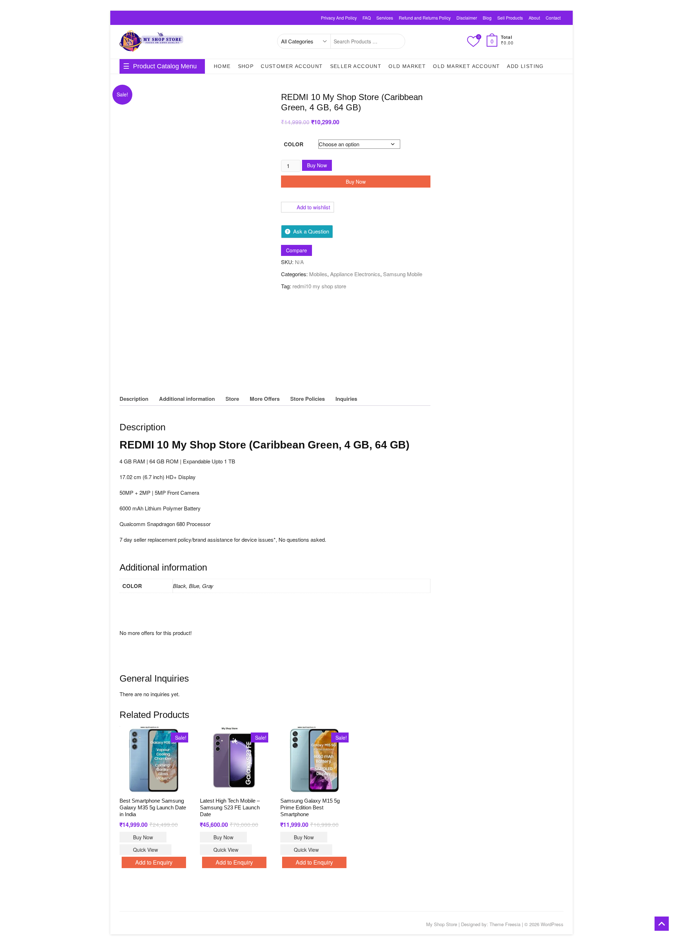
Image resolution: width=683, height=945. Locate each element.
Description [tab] (134, 399)
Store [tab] (232, 399)
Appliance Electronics (355, 274)
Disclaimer (466, 18)
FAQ (366, 18)
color (293, 144)
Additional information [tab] (187, 399)
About (534, 18)
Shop (246, 66)
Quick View (145, 849)
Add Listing (525, 66)
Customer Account (292, 66)
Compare (296, 250)
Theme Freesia (504, 924)
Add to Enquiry (154, 862)
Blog (487, 18)
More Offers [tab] (265, 399)
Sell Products (510, 18)
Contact (553, 18)
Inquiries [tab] (346, 399)
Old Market (407, 66)
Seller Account (356, 66)
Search (396, 41)
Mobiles (318, 274)
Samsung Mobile (402, 274)
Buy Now (317, 165)
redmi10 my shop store (319, 286)
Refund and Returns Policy (425, 18)
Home (222, 66)
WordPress (552, 924)
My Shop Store (441, 924)
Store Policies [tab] (307, 399)
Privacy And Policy (339, 18)
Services (384, 18)
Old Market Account (466, 66)
